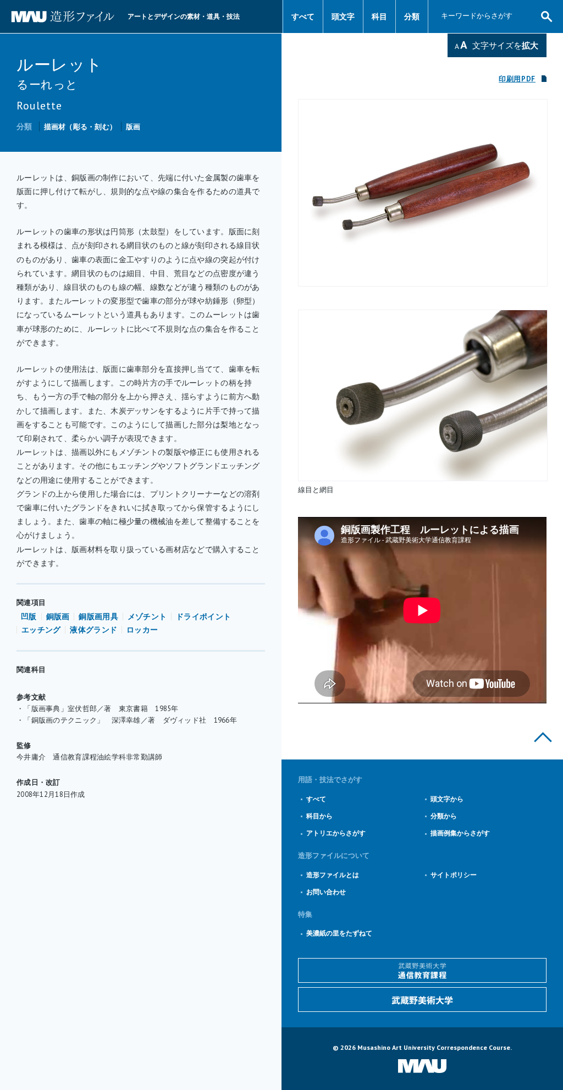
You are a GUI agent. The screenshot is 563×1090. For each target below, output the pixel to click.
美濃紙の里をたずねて (339, 933)
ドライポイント (203, 616)
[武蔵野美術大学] (422, 999)
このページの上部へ (543, 737)
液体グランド (93, 630)
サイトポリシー (453, 875)
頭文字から (446, 799)
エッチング (40, 630)
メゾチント (147, 616)
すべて (302, 16)
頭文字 (343, 16)
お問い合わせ (326, 892)
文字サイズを (505, 45)
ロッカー (142, 630)
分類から (443, 816)
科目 (379, 16)
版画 (133, 126)
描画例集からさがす (460, 833)
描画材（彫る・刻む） (80, 126)
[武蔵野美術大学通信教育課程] (422, 970)
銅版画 (58, 616)
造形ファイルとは (332, 875)
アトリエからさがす (336, 833)
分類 (412, 16)
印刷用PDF (517, 79)
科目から (319, 816)
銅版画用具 (98, 616)
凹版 (29, 616)
